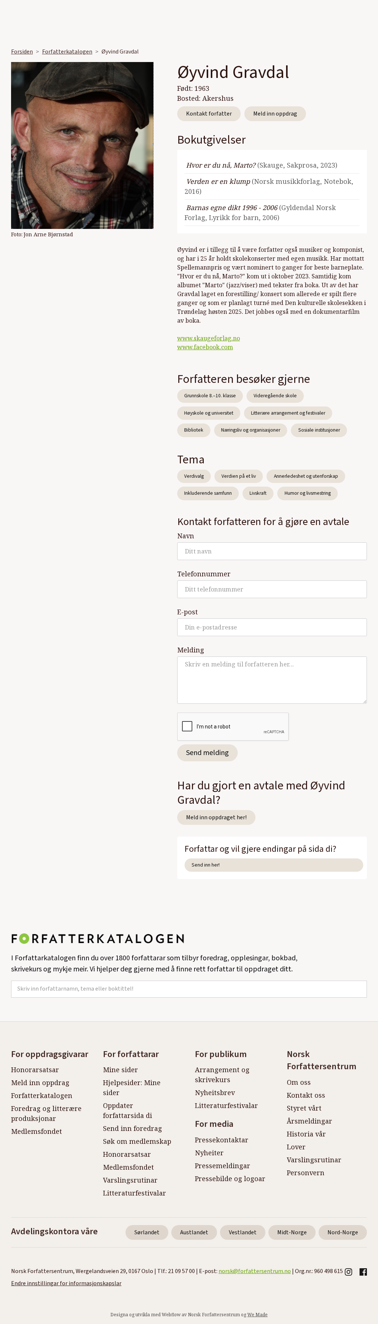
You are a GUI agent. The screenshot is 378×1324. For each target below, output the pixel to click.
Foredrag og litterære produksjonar (46, 1113)
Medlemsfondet (36, 1131)
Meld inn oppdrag (275, 114)
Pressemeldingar (222, 1165)
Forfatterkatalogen (67, 52)
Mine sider (120, 1069)
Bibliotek (193, 429)
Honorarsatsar (35, 1069)
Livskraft (258, 493)
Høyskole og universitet (208, 412)
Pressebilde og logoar (230, 1178)
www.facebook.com (205, 347)
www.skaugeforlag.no (208, 338)
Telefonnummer (204, 573)
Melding (190, 649)
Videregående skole (275, 395)
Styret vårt (304, 1108)
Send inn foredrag (132, 1128)
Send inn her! (206, 864)
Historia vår (306, 1133)
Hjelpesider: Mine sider (132, 1087)
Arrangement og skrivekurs (222, 1074)
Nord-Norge (342, 1232)
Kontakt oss (306, 1095)
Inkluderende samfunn (208, 493)
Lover (296, 1146)
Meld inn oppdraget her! (216, 817)
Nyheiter (209, 1152)
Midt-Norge (292, 1232)
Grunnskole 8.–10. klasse (210, 395)
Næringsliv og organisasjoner (250, 429)
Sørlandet (146, 1232)
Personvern (305, 1172)
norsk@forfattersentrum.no (255, 1271)
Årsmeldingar (309, 1121)
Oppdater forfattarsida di (127, 1110)
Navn (185, 535)
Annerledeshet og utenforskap (306, 476)
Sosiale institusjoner (319, 429)
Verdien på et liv (238, 476)
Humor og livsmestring (308, 493)
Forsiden (22, 52)
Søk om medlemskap (137, 1141)
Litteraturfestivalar (134, 1192)
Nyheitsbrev (215, 1092)
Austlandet (194, 1232)
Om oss (299, 1082)
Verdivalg (194, 476)
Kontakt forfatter (209, 114)
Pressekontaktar (221, 1139)
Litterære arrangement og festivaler (288, 412)
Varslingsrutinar (130, 1180)
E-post (187, 611)
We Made (257, 1314)
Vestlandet (243, 1232)
